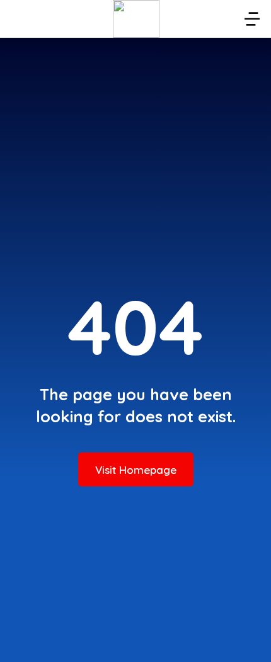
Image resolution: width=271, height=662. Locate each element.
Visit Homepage (135, 469)
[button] (252, 19)
